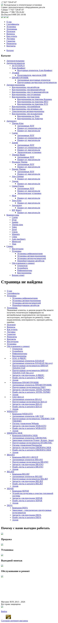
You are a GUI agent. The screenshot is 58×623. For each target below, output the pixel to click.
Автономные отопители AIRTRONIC (29, 438)
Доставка (10, 38)
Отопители (22, 265)
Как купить (11, 36)
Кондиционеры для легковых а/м (27, 109)
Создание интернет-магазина (14, 621)
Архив (15, 380)
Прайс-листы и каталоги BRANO (27, 467)
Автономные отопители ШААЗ (27, 399)
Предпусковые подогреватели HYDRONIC (32, 443)
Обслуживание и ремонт (23, 263)
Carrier (15, 133)
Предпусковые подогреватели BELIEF (30, 479)
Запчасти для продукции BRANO (27, 464)
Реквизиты (11, 43)
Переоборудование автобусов (30, 261)
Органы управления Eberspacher (27, 445)
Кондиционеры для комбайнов (26, 106)
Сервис (9, 246)
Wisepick (16, 234)
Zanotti (15, 143)
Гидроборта (22, 268)
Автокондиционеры (15, 85)
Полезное (10, 31)
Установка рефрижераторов (30, 253)
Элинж (15, 181)
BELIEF (10, 471)
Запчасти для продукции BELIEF (27, 481)
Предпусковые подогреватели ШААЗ (29, 402)
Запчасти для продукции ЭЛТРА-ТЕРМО (31, 390)
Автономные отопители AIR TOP (28, 416)
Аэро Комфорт (18, 68)
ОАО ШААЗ (18, 397)
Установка (11, 26)
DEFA (10, 505)
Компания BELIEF (21, 474)
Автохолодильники (15, 61)
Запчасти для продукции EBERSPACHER (31, 447)
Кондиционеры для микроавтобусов (28, 90)
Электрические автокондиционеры (28, 111)
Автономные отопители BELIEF (27, 476)
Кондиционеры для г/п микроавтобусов (30, 92)
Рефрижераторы (24, 270)
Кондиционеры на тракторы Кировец (34, 99)
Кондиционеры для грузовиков (26, 94)
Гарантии (10, 41)
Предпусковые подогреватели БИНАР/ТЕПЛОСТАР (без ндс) (30, 371)
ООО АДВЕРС (19, 358)
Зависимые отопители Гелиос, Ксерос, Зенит (33, 440)
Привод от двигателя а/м (28, 130)
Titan (14, 244)
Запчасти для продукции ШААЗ (27, 404)
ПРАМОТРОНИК (20, 77)
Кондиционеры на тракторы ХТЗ (32, 104)
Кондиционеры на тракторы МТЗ (32, 102)
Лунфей (15, 73)
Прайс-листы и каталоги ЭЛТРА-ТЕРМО (31, 392)
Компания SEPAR (20, 491)
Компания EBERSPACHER (25, 435)
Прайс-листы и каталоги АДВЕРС (28, 378)
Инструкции (17, 249)
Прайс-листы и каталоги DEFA (26, 517)
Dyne (14, 220)
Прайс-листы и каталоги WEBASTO (29, 428)
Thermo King (17, 123)
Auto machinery (19, 239)
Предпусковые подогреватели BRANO (30, 462)
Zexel (14, 229)
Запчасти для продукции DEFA (26, 515)
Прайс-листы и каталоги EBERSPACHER (31, 450)
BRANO (11, 455)
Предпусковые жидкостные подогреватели (37, 82)
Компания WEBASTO (22, 414)
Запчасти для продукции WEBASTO (29, 426)
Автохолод (11, 121)
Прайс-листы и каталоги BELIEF (27, 484)
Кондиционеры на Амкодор (30, 118)
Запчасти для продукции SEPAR (27, 498)
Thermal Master (18, 155)
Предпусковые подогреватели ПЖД (28, 387)
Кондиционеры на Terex (28, 116)
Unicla (15, 232)
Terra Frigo (16, 200)
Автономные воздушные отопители (33, 80)
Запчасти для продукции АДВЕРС (28, 375)
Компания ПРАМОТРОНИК (25, 382)
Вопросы (10, 34)
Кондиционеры (24, 273)
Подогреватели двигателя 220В (31, 75)
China (14, 237)
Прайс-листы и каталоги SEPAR (27, 500)
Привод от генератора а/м (29, 128)
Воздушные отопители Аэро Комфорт (34, 70)
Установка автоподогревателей (31, 258)
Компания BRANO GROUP (25, 457)
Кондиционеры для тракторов (26, 97)
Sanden (15, 222)
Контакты (11, 46)
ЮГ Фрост (17, 210)
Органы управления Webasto (25, 423)
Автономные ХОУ (25, 126)
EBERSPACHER (14, 433)
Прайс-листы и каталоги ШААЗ (27, 406)
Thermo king (17, 224)
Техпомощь (11, 29)
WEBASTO (12, 411)
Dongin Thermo (19, 169)
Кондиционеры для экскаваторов (27, 114)
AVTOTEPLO (18, 65)
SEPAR (10, 488)
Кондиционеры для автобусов (25, 87)
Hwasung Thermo (19, 162)
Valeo (14, 227)
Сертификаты (12, 24)
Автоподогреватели (15, 63)
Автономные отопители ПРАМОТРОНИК (32, 385)
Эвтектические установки (29, 152)
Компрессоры (12, 215)
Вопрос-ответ (18, 275)
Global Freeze (18, 186)
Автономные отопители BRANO (27, 459)
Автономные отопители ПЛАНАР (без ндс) (32, 363)
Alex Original (18, 176)
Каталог (10, 50)
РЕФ (14, 196)
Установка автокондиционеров (31, 256)
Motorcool (16, 241)
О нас (9, 22)
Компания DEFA (20, 508)
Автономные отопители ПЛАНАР (28, 361)
